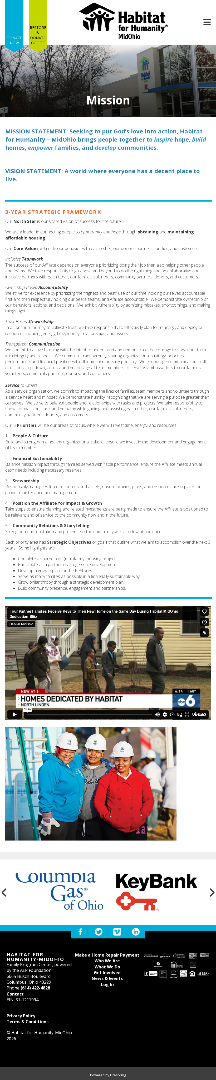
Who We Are (107, 961)
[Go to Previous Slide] (4, 892)
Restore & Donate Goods (38, 35)
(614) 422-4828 (35, 988)
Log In (107, 984)
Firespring (118, 1075)
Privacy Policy (21, 1016)
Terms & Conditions (27, 1021)
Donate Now (14, 40)
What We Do (107, 967)
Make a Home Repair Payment (107, 955)
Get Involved (107, 973)
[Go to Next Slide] (212, 892)
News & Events (107, 978)
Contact (15, 994)
